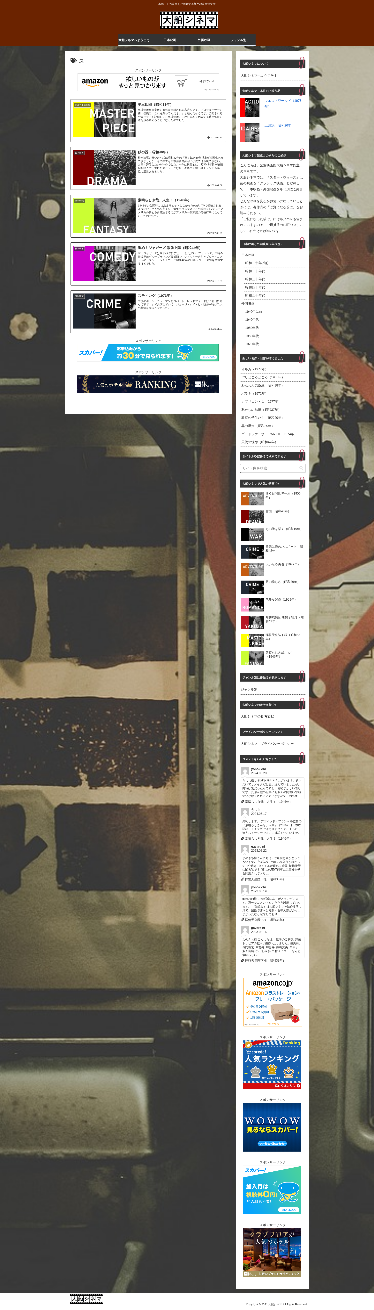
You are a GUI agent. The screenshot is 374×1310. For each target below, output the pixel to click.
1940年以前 (253, 312)
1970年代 (252, 344)
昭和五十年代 (255, 295)
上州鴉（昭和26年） (280, 125)
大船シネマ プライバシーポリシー (267, 744)
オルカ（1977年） (254, 369)
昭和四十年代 (255, 287)
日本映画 (248, 255)
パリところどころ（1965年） (263, 377)
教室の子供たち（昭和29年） (263, 418)
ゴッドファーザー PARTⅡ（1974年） (269, 434)
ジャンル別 (249, 689)
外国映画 (248, 303)
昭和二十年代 (255, 271)
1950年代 (252, 328)
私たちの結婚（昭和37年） (261, 410)
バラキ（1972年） (254, 393)
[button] (301, 468)
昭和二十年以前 (256, 263)
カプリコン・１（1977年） (261, 401)
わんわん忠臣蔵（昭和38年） (263, 385)
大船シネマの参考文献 (257, 716)
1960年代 (252, 336)
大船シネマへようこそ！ (259, 75)
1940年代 (252, 320)
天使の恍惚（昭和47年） (259, 442)
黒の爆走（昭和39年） (258, 426)
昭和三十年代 (255, 279)
